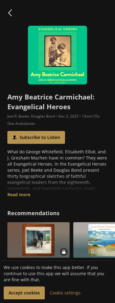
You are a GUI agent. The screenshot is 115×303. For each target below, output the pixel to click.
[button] (9, 13)
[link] (38, 249)
